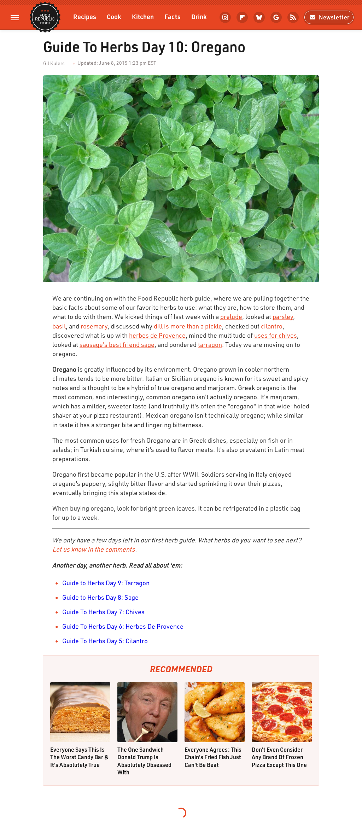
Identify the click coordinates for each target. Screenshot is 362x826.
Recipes (84, 16)
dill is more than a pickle (188, 326)
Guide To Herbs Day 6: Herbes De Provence (122, 626)
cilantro (271, 326)
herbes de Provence (157, 335)
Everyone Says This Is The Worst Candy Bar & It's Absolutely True (79, 757)
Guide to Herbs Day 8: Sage (100, 597)
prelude (231, 316)
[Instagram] (225, 17)
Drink (199, 16)
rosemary (94, 326)
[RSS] (293, 17)
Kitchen (143, 16)
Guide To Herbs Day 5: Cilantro (105, 641)
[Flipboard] (242, 17)
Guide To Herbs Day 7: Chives (103, 612)
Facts (172, 16)
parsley (283, 316)
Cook (114, 16)
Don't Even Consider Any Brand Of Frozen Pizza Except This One (279, 757)
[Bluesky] (259, 17)
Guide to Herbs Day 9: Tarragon (106, 583)
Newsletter (334, 17)
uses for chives (275, 335)
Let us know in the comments (93, 549)
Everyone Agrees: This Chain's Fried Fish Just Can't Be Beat (213, 757)
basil (59, 326)
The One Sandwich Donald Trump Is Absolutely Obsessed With (144, 761)
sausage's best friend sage (117, 344)
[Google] (276, 17)
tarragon (210, 344)
